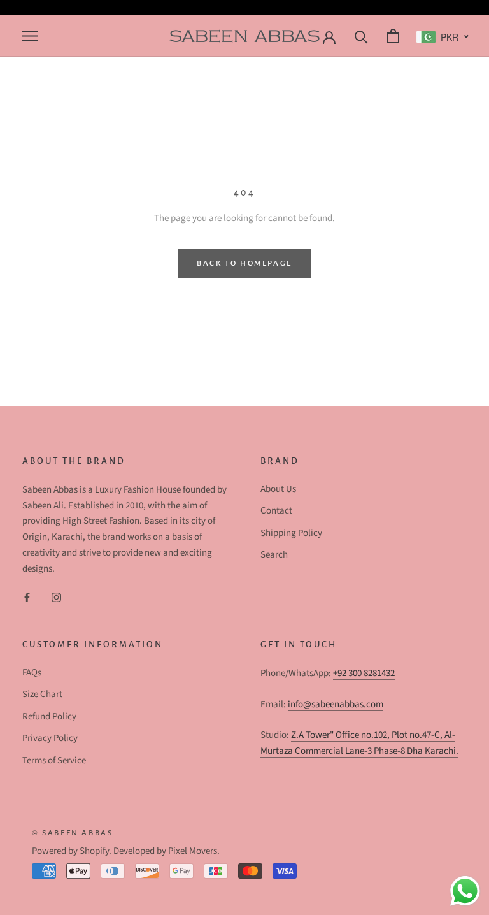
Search (274, 554)
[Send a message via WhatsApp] (465, 891)
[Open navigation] (28, 36)
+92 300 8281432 (364, 673)
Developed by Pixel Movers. (166, 851)
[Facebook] (27, 597)
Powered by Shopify (70, 851)
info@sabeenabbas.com (335, 704)
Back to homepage (244, 263)
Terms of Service (54, 760)
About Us (278, 489)
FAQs (31, 672)
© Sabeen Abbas (72, 833)
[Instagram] (56, 597)
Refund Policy (49, 716)
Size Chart (42, 694)
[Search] (359, 36)
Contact (276, 510)
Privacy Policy (50, 738)
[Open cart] (391, 36)
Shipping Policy (291, 533)
